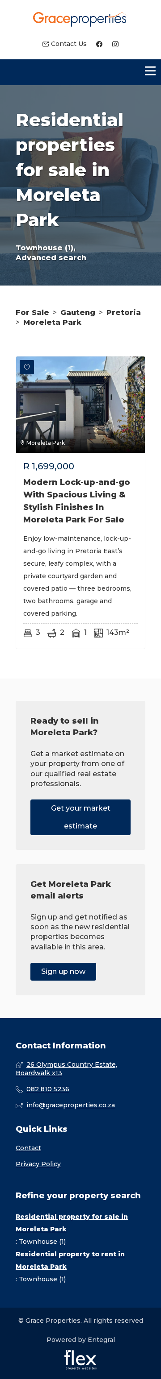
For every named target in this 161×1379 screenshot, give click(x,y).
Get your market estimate (80, 817)
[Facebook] (99, 44)
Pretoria (123, 312)
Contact (28, 1148)
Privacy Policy (38, 1164)
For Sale (32, 312)
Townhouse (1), (46, 248)
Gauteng (77, 312)
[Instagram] (115, 44)
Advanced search (51, 257)
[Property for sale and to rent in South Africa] (80, 19)
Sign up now (63, 971)
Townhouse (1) (42, 1242)
